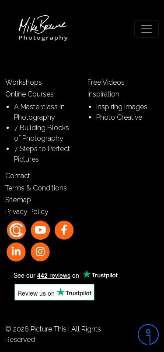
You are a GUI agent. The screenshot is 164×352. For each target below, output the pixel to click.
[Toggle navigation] (146, 29)
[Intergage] (143, 334)
